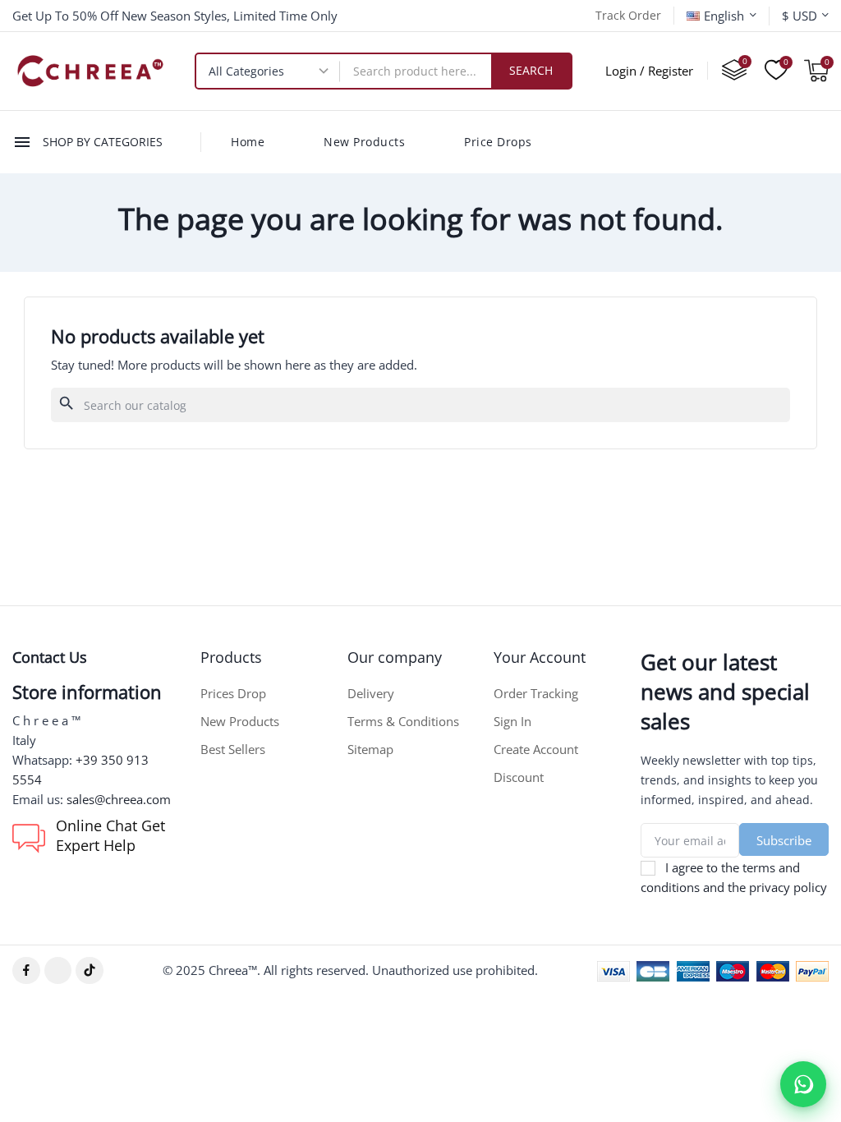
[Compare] (734, 70)
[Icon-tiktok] (89, 971)
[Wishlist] (776, 70)
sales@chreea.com (119, 799)
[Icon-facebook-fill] (26, 971)
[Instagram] (58, 971)
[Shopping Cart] (816, 70)
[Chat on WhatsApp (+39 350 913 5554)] (803, 1084)
